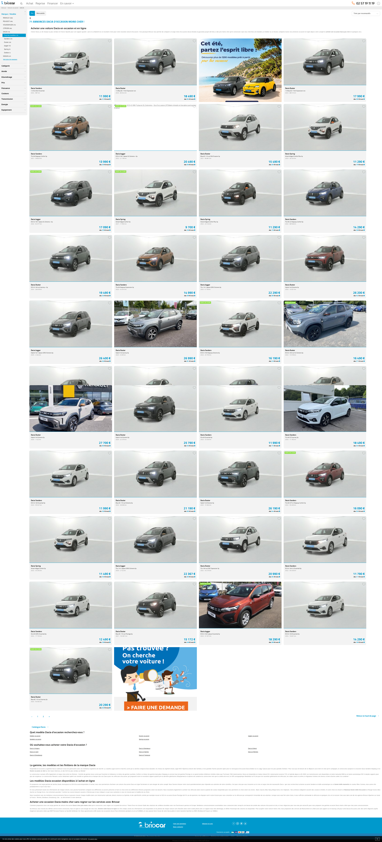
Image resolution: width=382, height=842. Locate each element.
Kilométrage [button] (6, 77)
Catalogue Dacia (38, 727)
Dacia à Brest (252, 748)
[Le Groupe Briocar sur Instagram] (237, 823)
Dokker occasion (35, 736)
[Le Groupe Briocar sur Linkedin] (241, 823)
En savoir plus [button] (92, 839)
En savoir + (67, 3)
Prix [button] (3, 83)
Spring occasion (144, 739)
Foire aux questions (179, 824)
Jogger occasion (253, 736)
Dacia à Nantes (144, 752)
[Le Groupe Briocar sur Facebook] (233, 823)
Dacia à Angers (35, 748)
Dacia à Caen (34, 752)
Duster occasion (144, 736)
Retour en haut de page (366, 716)
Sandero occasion (35, 739)
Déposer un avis (207, 824)
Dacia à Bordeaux (144, 748)
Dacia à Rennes (253, 752)
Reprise (40, 3)
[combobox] (366, 13)
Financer (52, 3)
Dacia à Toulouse (144, 755)
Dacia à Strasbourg (36, 755)
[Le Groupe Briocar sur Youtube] (245, 823)
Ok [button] (377, 839)
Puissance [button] (5, 88)
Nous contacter (178, 827)
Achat (29, 3)
